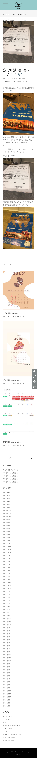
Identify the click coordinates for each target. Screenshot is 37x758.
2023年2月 (6, 505)
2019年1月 (7, 652)
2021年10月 (7, 553)
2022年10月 (7, 517)
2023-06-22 (7, 316)
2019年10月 (7, 625)
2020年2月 (6, 613)
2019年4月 (7, 643)
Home (6, 15)
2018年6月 (7, 673)
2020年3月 (7, 610)
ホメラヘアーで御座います (12, 735)
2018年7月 (7, 670)
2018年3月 (7, 682)
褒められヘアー (8, 741)
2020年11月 (7, 586)
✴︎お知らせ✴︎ (7, 716)
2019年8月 (7, 631)
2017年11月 (7, 694)
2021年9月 (7, 556)
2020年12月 (7, 583)
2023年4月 (7, 498)
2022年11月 (7, 514)
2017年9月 (7, 700)
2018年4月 (7, 679)
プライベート (18, 15)
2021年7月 (7, 562)
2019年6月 (7, 637)
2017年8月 (7, 703)
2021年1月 (7, 580)
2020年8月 (7, 595)
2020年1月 (7, 616)
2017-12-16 (7, 79)
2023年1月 (7, 508)
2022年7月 (6, 526)
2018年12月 (7, 655)
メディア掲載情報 (9, 738)
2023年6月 (7, 492)
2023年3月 (7, 502)
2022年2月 (6, 541)
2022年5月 (6, 532)
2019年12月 (7, 619)
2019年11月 (7, 622)
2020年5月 (7, 604)
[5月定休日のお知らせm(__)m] (18, 413)
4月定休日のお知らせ (10, 479)
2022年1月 (6, 544)
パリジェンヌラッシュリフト (13, 725)
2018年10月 (7, 661)
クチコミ (6, 722)
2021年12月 (7, 547)
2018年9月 (7, 664)
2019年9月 (7, 628)
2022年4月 (6, 535)
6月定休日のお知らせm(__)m (12, 380)
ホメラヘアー (20, 79)
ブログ (24, 82)
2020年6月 (7, 601)
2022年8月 (6, 523)
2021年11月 (7, 550)
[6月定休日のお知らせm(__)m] (18, 348)
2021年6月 (7, 565)
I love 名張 (7, 719)
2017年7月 (7, 706)
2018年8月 (7, 667)
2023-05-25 (7, 383)
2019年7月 (7, 634)
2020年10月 (7, 589)
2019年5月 (7, 640)
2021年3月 (7, 574)
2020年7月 (7, 598)
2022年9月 (6, 520)
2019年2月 (7, 649)
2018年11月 (7, 658)
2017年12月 (7, 691)
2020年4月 (7, 607)
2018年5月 (7, 676)
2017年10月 (7, 697)
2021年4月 (7, 571)
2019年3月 (7, 646)
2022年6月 (6, 529)
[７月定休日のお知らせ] (18, 290)
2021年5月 (7, 568)
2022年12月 (7, 511)
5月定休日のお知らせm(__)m (12, 442)
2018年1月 (7, 688)
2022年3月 (6, 538)
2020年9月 (7, 592)
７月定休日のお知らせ (10, 313)
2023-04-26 (7, 445)
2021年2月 (6, 577)
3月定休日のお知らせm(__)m (13, 482)
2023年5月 (7, 495)
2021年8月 (7, 559)
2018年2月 (7, 685)
